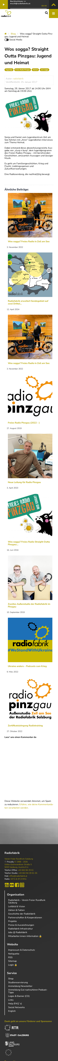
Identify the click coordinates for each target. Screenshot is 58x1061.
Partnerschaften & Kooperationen (25, 917)
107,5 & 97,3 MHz (18, 879)
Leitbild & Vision (16, 906)
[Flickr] (12, 885)
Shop (10, 978)
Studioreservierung (18, 982)
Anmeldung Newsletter (20, 986)
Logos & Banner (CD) (19, 996)
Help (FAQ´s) (15, 1003)
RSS (10, 957)
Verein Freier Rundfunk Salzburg (19, 859)
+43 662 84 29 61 (26, 870)
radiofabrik (18, 78)
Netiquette (13, 953)
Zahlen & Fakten (16, 910)
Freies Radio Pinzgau (22, 70)
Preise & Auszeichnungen (21, 925)
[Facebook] (17, 885)
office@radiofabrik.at (18, 876)
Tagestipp (9, 70)
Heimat (35, 70)
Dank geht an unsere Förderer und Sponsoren (28, 1021)
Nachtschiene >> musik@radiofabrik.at (20, 2)
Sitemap (12, 961)
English (12, 1011)
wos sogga (44, 70)
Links (11, 999)
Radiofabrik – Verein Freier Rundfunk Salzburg (26, 901)
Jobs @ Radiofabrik (17, 932)
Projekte (12, 921)
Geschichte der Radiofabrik (21, 913)
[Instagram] (22, 885)
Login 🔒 (12, 964)
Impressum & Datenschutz (21, 950)
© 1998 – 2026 (21, 862)
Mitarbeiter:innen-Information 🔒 (25, 936)
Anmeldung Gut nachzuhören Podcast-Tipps (27, 991)
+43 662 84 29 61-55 (27, 873)
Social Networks (16, 1007)
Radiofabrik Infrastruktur (20, 928)
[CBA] (7, 885)
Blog (13, 33)
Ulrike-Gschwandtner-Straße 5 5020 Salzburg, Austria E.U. (18, 865)
